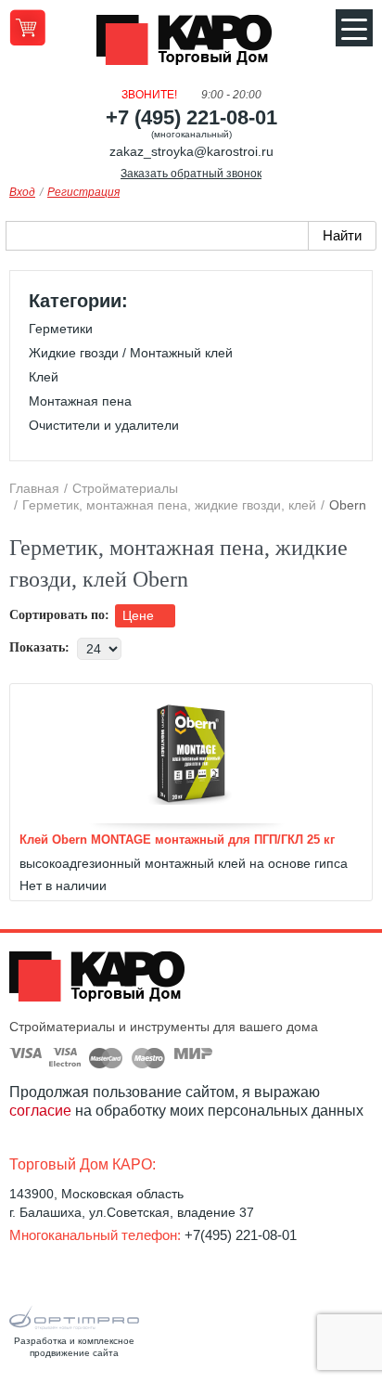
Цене (140, 615)
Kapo (191, 45)
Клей (43, 376)
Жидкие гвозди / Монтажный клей (131, 352)
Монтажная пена (80, 401)
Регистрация (83, 192)
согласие (40, 1110)
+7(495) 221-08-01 (241, 1235)
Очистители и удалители (104, 425)
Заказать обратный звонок (191, 173)
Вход (22, 192)
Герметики (61, 328)
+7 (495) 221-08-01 (191, 117)
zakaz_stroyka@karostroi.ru (191, 151)
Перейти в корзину (27, 27)
